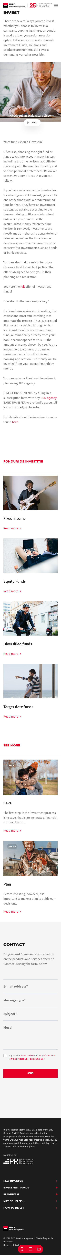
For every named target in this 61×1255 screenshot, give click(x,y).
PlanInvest (11, 1194)
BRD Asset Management (14, 5)
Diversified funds (17, 643)
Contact (39, 1249)
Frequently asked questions (30, 1249)
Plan (7, 884)
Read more (10, 528)
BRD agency (48, 398)
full (22, 286)
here (15, 422)
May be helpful (14, 1201)
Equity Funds (14, 581)
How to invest (13, 1207)
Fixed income (14, 518)
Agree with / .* (32, 1057)
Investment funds (16, 1187)
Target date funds (18, 706)
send (30, 1073)
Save (7, 803)
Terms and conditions (31, 1055)
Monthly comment (22, 1249)
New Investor (13, 1180)
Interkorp (18, 1244)
